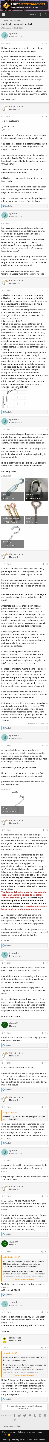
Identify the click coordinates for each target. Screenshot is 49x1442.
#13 (46, 1160)
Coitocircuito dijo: (10, 1257)
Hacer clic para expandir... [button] (25, 1279)
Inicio (4, 1434)
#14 (46, 1196)
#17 (46, 1348)
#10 (46, 1033)
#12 (46, 1107)
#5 (47, 429)
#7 (47, 746)
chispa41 (13, 1023)
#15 (46, 1252)
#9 (47, 963)
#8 (47, 830)
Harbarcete (15, 1337)
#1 (47, 43)
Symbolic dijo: (8, 1353)
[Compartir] (43, 43)
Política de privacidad (26, 1432)
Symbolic (7, 28)
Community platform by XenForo (23, 1440)
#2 (47, 116)
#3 (47, 223)
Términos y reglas (9, 1432)
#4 (47, 290)
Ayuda (39, 1432)
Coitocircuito (16, 106)
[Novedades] (40, 14)
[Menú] (4, 14)
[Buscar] (45, 14)
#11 (46, 1063)
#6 (47, 564)
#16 (46, 1312)
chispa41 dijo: (8, 1112)
